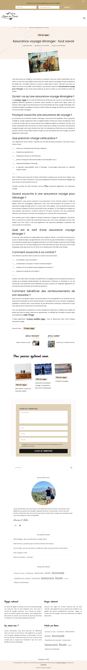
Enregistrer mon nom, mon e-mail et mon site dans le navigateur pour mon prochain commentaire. (42, 445)
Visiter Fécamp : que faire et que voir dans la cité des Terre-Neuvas (33, 544)
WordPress (43, 664)
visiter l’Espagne (28, 315)
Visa (46, 186)
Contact (38, 667)
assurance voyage (20, 100)
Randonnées (36, 578)
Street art (66, 578)
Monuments (39, 573)
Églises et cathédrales (21, 582)
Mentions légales (46, 667)
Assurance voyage (29, 328)
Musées (48, 573)
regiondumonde (27, 45)
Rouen (59, 578)
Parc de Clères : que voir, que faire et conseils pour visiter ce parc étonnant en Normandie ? (40, 548)
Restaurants (47, 578)
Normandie (58, 572)
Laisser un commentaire (58, 46)
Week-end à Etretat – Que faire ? (23, 557)
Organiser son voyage (22, 578)
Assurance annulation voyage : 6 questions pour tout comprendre (43, 385)
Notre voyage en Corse (20, 553)
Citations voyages (61, 381)
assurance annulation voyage (36, 319)
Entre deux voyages (43, 35)
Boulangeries (29, 573)
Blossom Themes (61, 662)
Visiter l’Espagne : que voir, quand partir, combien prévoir (30, 539)
